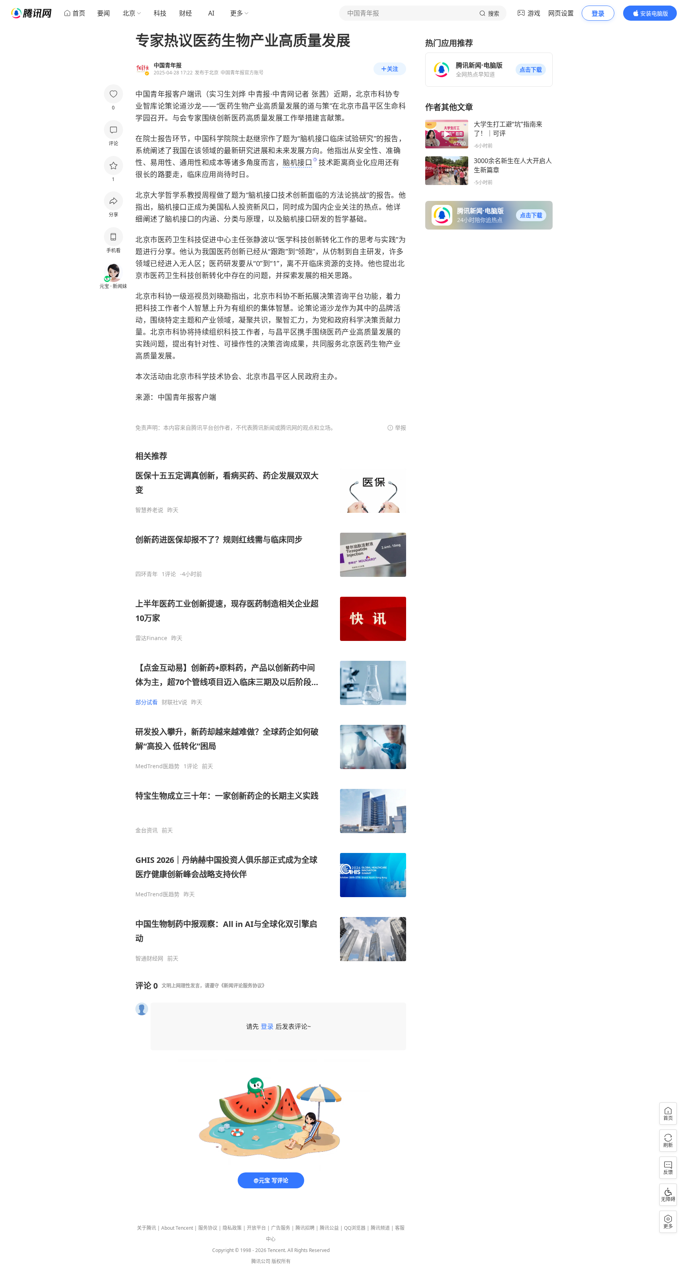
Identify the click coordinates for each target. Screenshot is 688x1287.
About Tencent (177, 1228)
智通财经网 (149, 958)
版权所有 (281, 1261)
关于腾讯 (146, 1228)
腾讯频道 (380, 1228)
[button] (531, 70)
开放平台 (256, 1228)
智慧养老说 (149, 510)
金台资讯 (146, 830)
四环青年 (146, 574)
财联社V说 (174, 702)
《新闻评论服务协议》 (243, 985)
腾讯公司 (260, 1261)
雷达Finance (151, 638)
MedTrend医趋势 (157, 766)
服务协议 (207, 1228)
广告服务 (280, 1228)
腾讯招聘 (305, 1228)
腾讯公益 (329, 1228)
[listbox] (270, 706)
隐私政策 (232, 1228)
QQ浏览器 (355, 1228)
